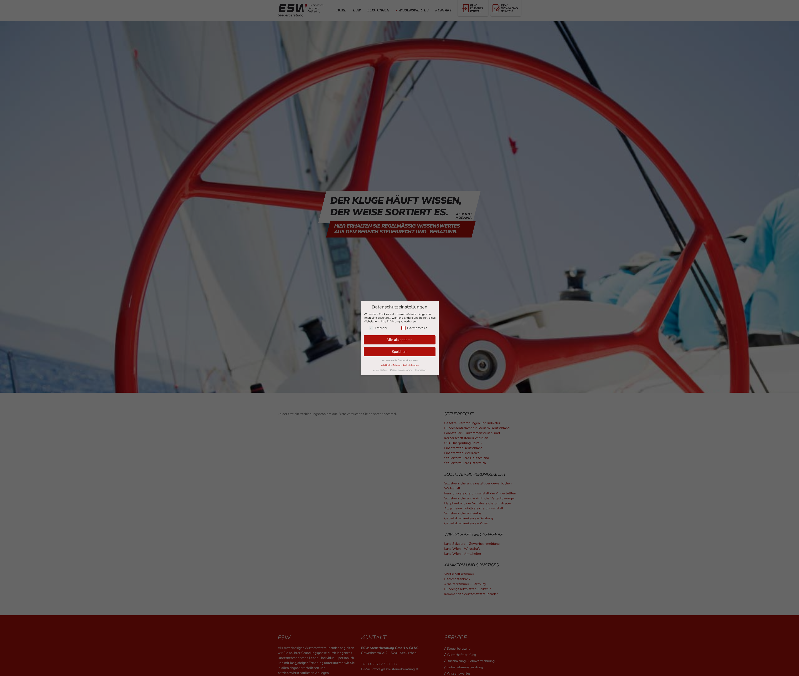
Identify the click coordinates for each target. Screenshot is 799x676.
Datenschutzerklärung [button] (401, 369)
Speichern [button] (400, 351)
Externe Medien (417, 328)
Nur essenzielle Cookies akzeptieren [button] (400, 360)
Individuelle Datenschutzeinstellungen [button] (400, 365)
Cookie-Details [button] (380, 369)
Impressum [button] (420, 369)
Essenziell (381, 328)
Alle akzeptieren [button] (399, 339)
